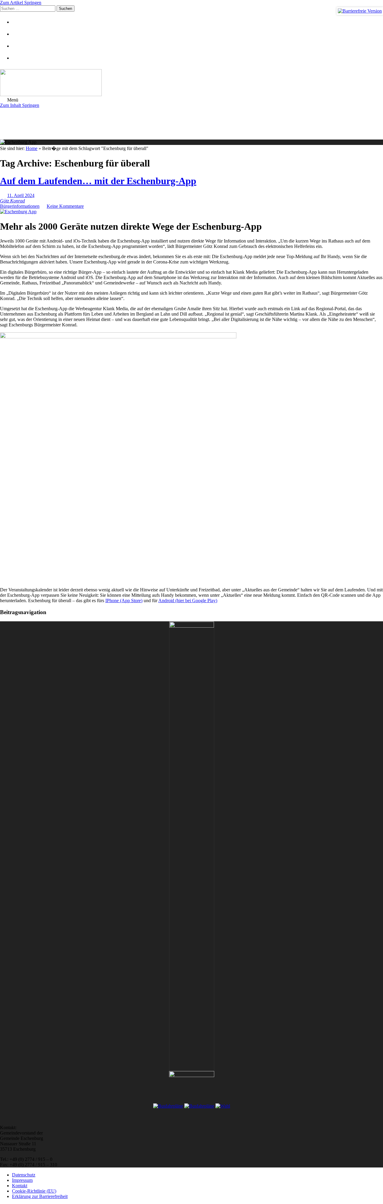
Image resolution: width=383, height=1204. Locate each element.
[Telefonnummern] (19, 46)
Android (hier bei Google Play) (187, 600)
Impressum (22, 1180)
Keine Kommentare (65, 206)
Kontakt (19, 1185)
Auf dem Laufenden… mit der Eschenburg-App (98, 180)
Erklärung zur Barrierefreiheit (40, 1196)
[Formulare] (19, 22)
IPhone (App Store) (123, 600)
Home (31, 148)
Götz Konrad (12, 200)
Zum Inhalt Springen (19, 105)
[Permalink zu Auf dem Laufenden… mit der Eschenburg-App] (18, 211)
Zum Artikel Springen (20, 2)
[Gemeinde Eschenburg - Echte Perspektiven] (191, 83)
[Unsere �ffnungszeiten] (19, 57)
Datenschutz (23, 1174)
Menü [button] (12, 99)
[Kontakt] (19, 34)
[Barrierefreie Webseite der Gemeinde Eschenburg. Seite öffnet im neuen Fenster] (360, 11)
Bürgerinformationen (19, 206)
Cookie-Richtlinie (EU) (34, 1191)
